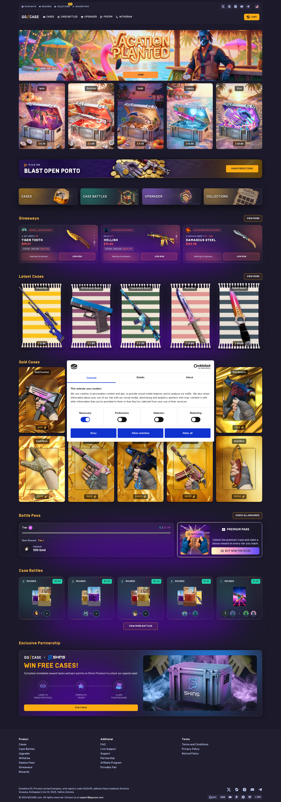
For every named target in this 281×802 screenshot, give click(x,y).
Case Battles (27, 749)
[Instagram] (235, 6)
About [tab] (189, 377)
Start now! (81, 707)
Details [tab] (141, 377)
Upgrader (24, 753)
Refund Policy (190, 753)
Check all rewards (247, 515)
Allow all (188, 433)
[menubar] (257, 7)
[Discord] (241, 6)
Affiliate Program (111, 762)
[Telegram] (248, 6)
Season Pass (27, 762)
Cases (22, 744)
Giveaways (25, 767)
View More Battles (140, 626)
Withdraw (24, 758)
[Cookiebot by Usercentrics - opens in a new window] (196, 366)
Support (105, 753)
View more (253, 218)
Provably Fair (108, 767)
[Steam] (229, 6)
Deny (93, 433)
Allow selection (140, 433)
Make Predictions (242, 168)
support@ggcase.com (91, 797)
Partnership (107, 758)
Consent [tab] (91, 377)
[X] (223, 6)
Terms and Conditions (195, 744)
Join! (141, 75)
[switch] (122, 419)
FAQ (103, 744)
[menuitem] (257, 6)
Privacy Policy (191, 749)
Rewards (24, 772)
